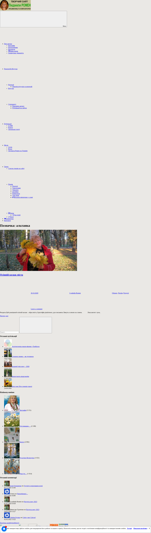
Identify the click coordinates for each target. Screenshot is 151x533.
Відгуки (11, 88)
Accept (129, 528)
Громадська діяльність (16, 53)
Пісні (12, 217)
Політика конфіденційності (9, 523)
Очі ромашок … (25, 426)
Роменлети (16, 193)
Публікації (8, 124)
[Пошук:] (9, 332)
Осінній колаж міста (11, 274)
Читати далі (4, 316)
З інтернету (12, 104)
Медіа (6, 145)
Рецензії (11, 85)
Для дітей (15, 195)
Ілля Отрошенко (15, 486)
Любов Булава (15, 517)
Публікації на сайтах (19, 108)
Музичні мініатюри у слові (23, 197)
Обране (114, 293)
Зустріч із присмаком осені (33, 486)
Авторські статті (14, 129)
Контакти (7, 220)
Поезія (10, 184)
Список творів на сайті (16, 168)
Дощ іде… (23, 474)
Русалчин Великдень (27, 458)
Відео (10, 149)
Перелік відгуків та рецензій (22, 86)
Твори (6, 167)
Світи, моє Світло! (29, 517)
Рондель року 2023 (30, 502)
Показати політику (140, 528)
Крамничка (10, 219)
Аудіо (10, 147)
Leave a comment (36, 309)
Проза (12, 213)
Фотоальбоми (13, 47)
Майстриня (14, 51)
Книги (10, 127)
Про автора (8, 44)
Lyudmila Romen (75, 293)
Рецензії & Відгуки (10, 69)
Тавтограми (16, 188)
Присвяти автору (18, 106)
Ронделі (15, 186)
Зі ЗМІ (10, 126)
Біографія (11, 46)
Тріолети (15, 190)
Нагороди (11, 49)
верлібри (15, 192)
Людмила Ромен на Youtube (18, 151)
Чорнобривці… (22, 494)
